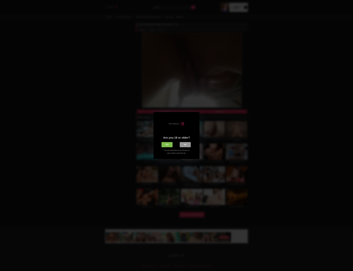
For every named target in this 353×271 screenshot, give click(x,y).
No (185, 144)
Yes (167, 144)
